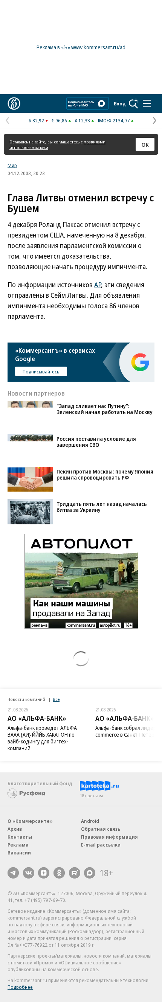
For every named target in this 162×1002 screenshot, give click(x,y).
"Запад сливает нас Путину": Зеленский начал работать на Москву (105, 409)
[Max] (89, 873)
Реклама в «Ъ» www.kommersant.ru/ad (81, 47)
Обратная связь (100, 828)
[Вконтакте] (28, 873)
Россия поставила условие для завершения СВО (96, 441)
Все (56, 699)
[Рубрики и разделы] (147, 103)
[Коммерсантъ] (14, 103)
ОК (145, 144)
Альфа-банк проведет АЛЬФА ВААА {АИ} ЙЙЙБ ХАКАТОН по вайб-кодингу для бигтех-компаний (42, 738)
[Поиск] (133, 103)
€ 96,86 (59, 120)
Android (90, 821)
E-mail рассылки (101, 844)
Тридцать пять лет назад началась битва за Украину (102, 506)
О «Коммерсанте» (30, 821)
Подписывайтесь (41, 371)
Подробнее (20, 987)
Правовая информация (109, 836)
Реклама (18, 844)
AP (97, 284)
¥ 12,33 (82, 120)
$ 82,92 (36, 120)
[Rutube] (74, 873)
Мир (12, 165)
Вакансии (19, 852)
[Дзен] (43, 873)
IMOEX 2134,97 (114, 120)
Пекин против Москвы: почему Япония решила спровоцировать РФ (105, 474)
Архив (15, 828)
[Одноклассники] (59, 873)
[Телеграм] (13, 873)
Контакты (20, 836)
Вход (120, 103)
